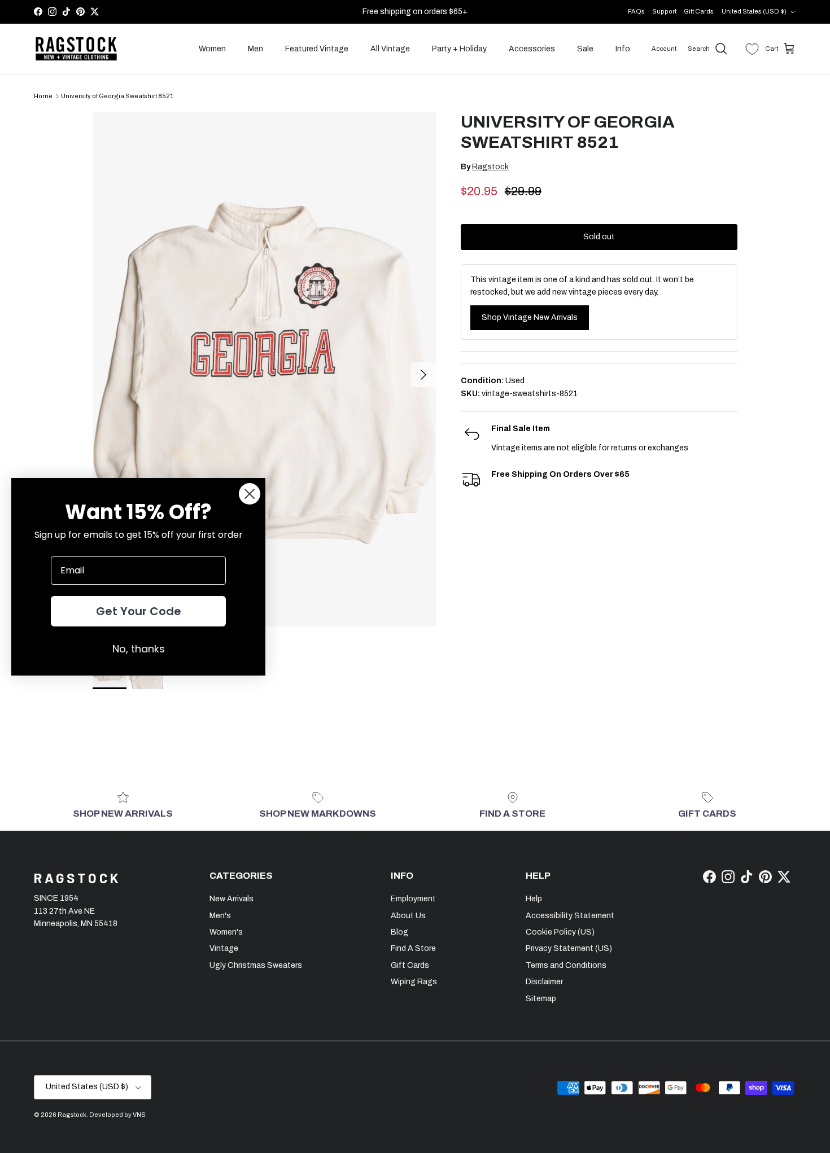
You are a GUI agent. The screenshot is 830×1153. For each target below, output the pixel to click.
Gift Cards (699, 11)
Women (212, 49)
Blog (399, 932)
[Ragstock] (76, 49)
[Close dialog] (249, 494)
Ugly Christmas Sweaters (255, 965)
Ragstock (490, 167)
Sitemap (541, 998)
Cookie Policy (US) (560, 932)
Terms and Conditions (566, 965)
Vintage (223, 948)
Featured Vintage (316, 49)
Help (534, 899)
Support (664, 11)
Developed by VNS (117, 1114)
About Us (408, 915)
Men (255, 49)
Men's (220, 915)
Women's (226, 932)
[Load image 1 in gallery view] (264, 369)
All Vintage (390, 49)
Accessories (532, 49)
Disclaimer (544, 981)
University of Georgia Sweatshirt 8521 (117, 96)
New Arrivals (231, 899)
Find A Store (413, 948)
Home (43, 96)
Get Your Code (138, 611)
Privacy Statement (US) (569, 948)
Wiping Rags (414, 981)
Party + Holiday (459, 49)
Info (622, 49)
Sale (585, 49)
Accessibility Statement (570, 915)
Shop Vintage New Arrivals (530, 317)
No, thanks (138, 649)
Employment (413, 899)
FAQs (636, 11)
